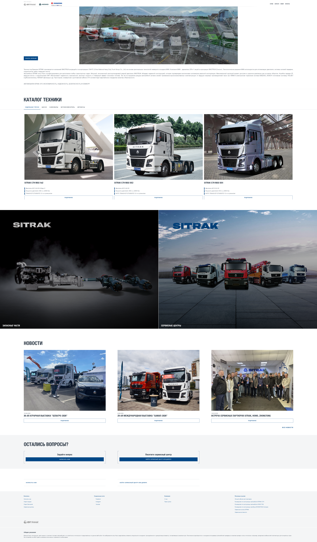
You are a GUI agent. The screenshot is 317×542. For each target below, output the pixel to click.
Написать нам (64, 459)
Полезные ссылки (240, 496)
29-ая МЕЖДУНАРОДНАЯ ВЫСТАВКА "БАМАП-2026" (142, 415)
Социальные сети (99, 496)
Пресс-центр (167, 501)
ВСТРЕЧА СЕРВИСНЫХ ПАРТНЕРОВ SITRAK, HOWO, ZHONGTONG (241, 415)
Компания (167, 496)
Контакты (287, 3)
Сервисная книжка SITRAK (242, 509)
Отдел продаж (27, 501)
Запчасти (277, 3)
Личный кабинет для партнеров (243, 499)
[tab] (32, 107)
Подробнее (69, 197)
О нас (165, 499)
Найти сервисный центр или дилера (158, 459)
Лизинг (282, 3)
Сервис (271, 3)
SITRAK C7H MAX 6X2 (123, 182)
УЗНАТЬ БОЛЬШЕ (31, 58)
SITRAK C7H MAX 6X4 (213, 182)
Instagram (98, 501)
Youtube (98, 504)
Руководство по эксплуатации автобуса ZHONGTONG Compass (251, 507)
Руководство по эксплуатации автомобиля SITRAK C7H (249, 501)
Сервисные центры (29, 507)
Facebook (98, 499)
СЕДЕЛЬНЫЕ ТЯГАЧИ (32, 107)
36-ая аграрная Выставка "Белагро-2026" (45, 415)
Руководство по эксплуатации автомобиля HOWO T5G (249, 504)
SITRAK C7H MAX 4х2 (33, 182)
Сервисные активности (241, 512)
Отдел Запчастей (28, 504)
